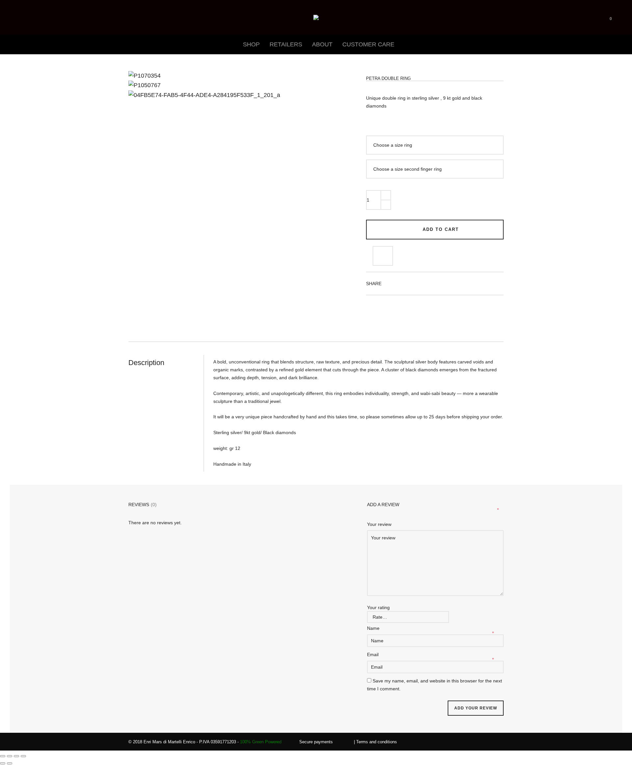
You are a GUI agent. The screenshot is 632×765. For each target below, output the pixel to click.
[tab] (165, 362)
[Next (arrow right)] (9, 763)
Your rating (378, 607)
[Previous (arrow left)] (2, 763)
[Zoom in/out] (2, 756)
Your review (380, 524)
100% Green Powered (260, 741)
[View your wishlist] (620, 17)
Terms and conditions (376, 741)
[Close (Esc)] (23, 756)
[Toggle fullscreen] (9, 756)
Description (146, 362)
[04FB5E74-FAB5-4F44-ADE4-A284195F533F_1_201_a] (139, 82)
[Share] (16, 756)
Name (374, 628)
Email (373, 654)
